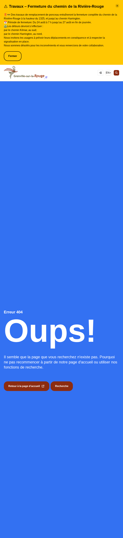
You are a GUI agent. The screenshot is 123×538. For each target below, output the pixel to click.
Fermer (12, 56)
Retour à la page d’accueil (24, 388)
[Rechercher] (116, 73)
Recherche (61, 386)
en (108, 73)
